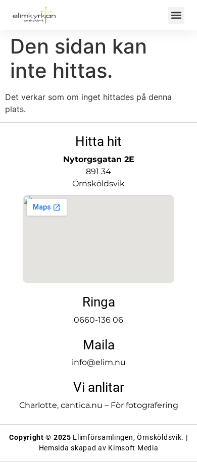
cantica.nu (82, 405)
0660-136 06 (98, 320)
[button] (176, 15)
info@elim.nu (99, 362)
